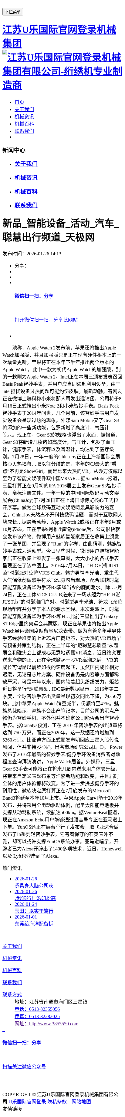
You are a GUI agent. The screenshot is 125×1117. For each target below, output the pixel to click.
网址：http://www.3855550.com (46, 1023)
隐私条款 (57, 1101)
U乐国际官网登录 (27, 1101)
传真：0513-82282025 (37, 1016)
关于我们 (24, 109)
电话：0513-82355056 (37, 1009)
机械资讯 (24, 116)
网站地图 (81, 1101)
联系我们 (24, 131)
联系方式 (12, 994)
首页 (19, 102)
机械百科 (24, 123)
